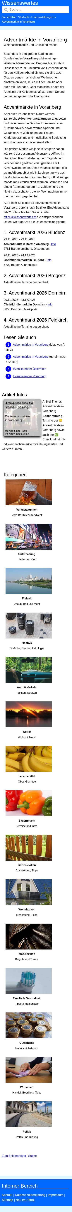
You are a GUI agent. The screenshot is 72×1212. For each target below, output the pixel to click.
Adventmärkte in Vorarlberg (31, 344)
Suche (32, 1155)
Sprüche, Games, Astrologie (27, 645)
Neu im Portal (25, 1200)
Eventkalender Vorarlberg (29, 376)
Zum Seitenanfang (14, 1155)
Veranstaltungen (43, 17)
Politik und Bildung (27, 1134)
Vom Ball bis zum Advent (27, 512)
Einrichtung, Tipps (26, 912)
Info (53, 244)
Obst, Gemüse (27, 779)
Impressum (55, 1195)
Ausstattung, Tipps (27, 867)
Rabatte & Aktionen (26, 1045)
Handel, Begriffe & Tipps (26, 1090)
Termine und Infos (26, 823)
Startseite (24, 17)
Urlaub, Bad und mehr (27, 601)
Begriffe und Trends (27, 956)
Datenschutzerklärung (30, 1195)
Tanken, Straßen (27, 690)
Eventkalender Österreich (29, 368)
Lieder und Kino (27, 556)
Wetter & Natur (27, 734)
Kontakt (7, 1195)
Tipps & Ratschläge (27, 1001)
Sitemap (7, 1200)
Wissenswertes (20, 3)
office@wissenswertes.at (20, 217)
